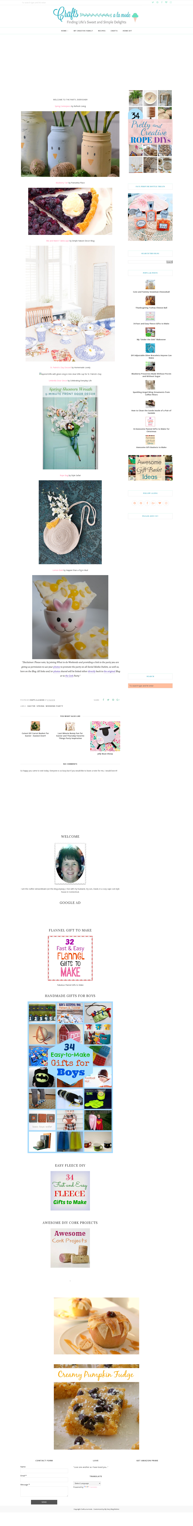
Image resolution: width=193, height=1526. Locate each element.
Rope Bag (64, 475)
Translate (93, 1487)
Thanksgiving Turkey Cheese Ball (151, 307)
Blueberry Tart (62, 182)
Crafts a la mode (87, 1509)
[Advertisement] (96, 63)
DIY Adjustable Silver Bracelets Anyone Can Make (151, 356)
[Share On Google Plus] (118, 700)
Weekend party (54, 706)
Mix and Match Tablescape (57, 240)
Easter (31, 706)
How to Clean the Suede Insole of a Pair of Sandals (151, 411)
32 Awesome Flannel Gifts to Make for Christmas (151, 430)
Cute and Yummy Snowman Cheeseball (151, 292)
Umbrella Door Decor (58, 380)
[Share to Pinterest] (113, 700)
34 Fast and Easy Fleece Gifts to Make (151, 323)
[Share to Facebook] (103, 700)
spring (41, 706)
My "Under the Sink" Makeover (151, 339)
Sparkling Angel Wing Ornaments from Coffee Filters (151, 393)
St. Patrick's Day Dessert (61, 367)
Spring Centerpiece (63, 106)
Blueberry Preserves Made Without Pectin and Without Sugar (151, 375)
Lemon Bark (58, 570)
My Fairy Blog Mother (111, 1509)
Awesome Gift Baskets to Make (151, 447)
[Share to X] (108, 700)
